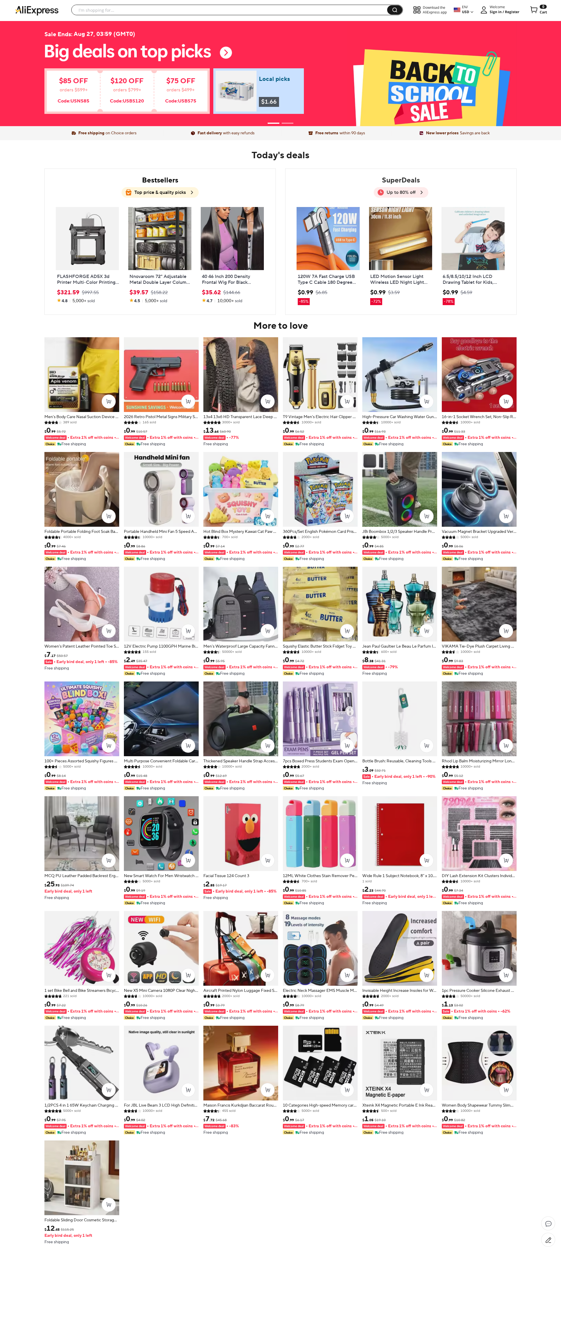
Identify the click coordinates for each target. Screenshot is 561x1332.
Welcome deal (281, 59)
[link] (118, 94)
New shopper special (281, 71)
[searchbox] (231, 10)
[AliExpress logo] (37, 10)
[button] (394, 10)
